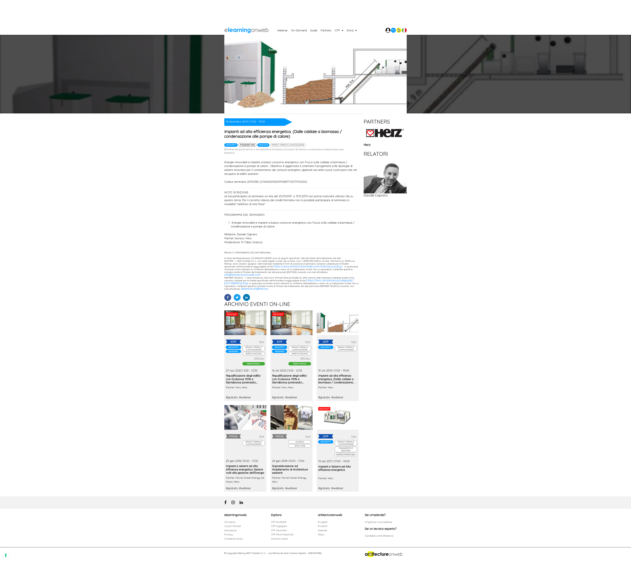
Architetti (231, 145)
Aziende (322, 530)
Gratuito (263, 145)
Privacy (228, 534)
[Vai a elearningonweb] (250, 29)
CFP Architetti (278, 522)
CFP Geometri (279, 530)
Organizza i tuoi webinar (378, 522)
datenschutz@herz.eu (254, 288)
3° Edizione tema (247, 145)
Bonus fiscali (253, 363)
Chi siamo (229, 522)
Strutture (299, 446)
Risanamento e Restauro (346, 449)
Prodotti (322, 526)
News (321, 534)
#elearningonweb (334, 149)
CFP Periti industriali (282, 534)
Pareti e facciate (253, 353)
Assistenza (230, 530)
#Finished (229, 149)
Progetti (322, 522)
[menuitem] (284, 29)
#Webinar (229, 153)
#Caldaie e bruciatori (283, 149)
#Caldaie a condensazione (310, 149)
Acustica (299, 442)
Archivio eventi (279, 538)
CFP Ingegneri (279, 526)
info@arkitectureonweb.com (242, 274)
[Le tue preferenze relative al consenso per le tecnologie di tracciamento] (6, 555)
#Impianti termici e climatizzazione (253, 149)
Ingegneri (233, 351)
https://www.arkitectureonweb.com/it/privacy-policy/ (308, 266)
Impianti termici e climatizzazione (288, 145)
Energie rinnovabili (345, 454)
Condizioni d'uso (233, 538)
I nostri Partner (232, 526)
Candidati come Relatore (379, 535)
